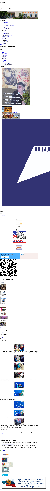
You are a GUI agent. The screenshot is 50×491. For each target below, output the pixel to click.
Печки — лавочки (5, 58)
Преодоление (4, 56)
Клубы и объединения (4, 53)
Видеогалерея (4, 43)
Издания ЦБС (4, 42)
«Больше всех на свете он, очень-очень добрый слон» (8, 444)
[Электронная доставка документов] (3, 295)
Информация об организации (7, 23)
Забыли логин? (3, 215)
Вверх (1, 9)
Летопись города (4, 38)
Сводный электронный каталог (6, 34)
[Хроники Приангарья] (3, 311)
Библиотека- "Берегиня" (7, 28)
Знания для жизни (4, 51)
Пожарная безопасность (6, 33)
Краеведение (3, 37)
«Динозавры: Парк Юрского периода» (6, 446)
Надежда (4, 54)
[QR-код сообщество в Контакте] (3, 304)
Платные (5, 31)
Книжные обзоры (5, 40)
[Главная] (19, 18)
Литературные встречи (7, 63)
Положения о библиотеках (7, 29)
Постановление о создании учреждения (9, 25)
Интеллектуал (4, 61)
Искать (10, 8)
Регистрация (3, 214)
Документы (4, 30)
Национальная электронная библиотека (7, 35)
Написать (5, 257)
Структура (5, 26)
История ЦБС (6, 24)
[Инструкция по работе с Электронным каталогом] (3, 315)
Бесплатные (5, 32)
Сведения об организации (5, 22)
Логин (1, 211)
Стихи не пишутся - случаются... (8, 64)
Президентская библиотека (6, 36)
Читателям (3, 39)
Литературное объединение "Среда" (7, 62)
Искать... (1, 8)
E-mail (2, 337)
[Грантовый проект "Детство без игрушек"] (3, 290)
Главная (2, 21)
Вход (2, 3)
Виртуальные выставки (5, 41)
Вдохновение (4, 60)
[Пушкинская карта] (3, 309)
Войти (1, 213)
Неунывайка (4, 59)
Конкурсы (3, 52)
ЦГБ (4, 27)
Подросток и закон (5, 55)
